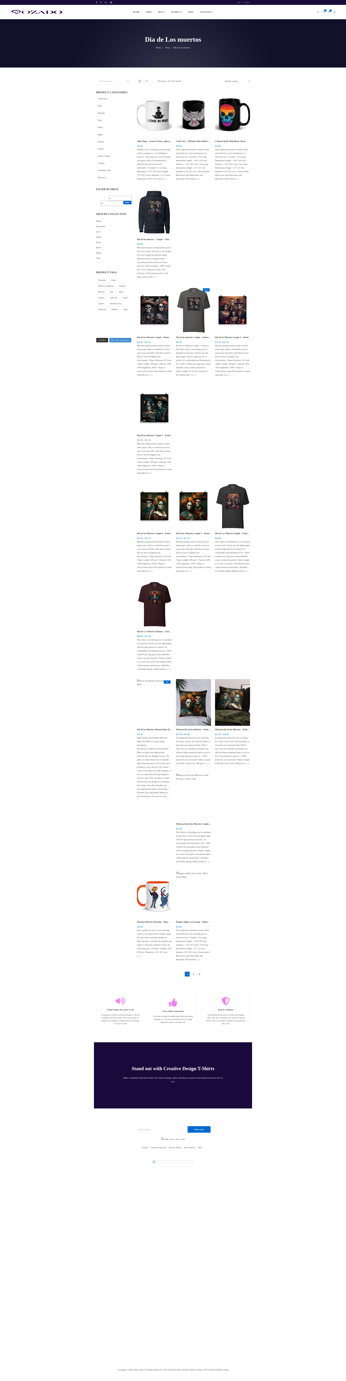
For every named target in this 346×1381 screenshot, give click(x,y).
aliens (113, 280)
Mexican (101, 292)
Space (98, 242)
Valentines (102, 309)
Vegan (98, 253)
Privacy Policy (175, 1147)
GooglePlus (106, 2)
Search (128, 81)
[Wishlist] (323, 12)
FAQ (200, 1147)
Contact (145, 1147)
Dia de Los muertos (106, 286)
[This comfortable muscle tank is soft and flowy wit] (100, 327)
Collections (102, 99)
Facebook (97, 2)
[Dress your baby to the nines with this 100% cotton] (127, 322)
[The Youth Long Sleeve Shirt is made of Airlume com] (118, 333)
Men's (100, 127)
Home (136, 12)
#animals (101, 280)
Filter (127, 203)
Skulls (98, 237)
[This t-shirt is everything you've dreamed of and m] (109, 333)
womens (114, 309)
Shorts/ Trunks (104, 156)
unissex (101, 304)
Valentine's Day (104, 170)
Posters (101, 149)
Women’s (176, 12)
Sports (98, 247)
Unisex (125, 298)
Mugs (100, 134)
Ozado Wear (138, 1370)
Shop (149, 12)
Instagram (101, 2)
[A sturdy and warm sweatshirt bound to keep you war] (118, 327)
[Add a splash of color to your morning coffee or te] (100, 333)
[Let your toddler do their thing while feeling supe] (127, 333)
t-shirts (101, 298)
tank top (113, 298)
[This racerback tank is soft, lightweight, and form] (127, 327)
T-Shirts (101, 163)
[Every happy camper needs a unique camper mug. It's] (100, 322)
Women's (102, 177)
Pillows (101, 142)
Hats (100, 106)
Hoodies (101, 113)
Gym (98, 232)
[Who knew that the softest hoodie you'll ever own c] (118, 322)
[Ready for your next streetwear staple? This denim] (109, 322)
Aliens (98, 221)
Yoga (98, 258)
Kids (191, 12)
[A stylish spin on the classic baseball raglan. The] (109, 327)
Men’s (161, 12)
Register (247, 2)
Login (239, 2)
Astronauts (100, 226)
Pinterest (111, 2)
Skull (121, 292)
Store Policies (189, 1147)
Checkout (206, 12)
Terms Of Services (158, 1147)
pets (111, 292)
